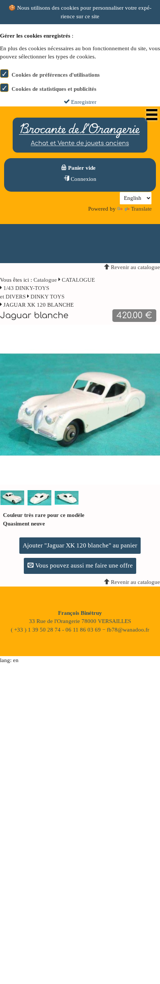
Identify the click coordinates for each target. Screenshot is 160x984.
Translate (141, 209)
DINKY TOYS (47, 297)
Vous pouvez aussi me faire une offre (83, 565)
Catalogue (45, 280)
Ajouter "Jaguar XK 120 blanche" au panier (80, 545)
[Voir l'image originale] (80, 404)
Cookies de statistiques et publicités (54, 89)
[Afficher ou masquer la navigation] (151, 114)
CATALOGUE (78, 280)
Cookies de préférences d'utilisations (56, 75)
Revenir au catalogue (134, 267)
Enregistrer (83, 102)
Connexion (82, 179)
